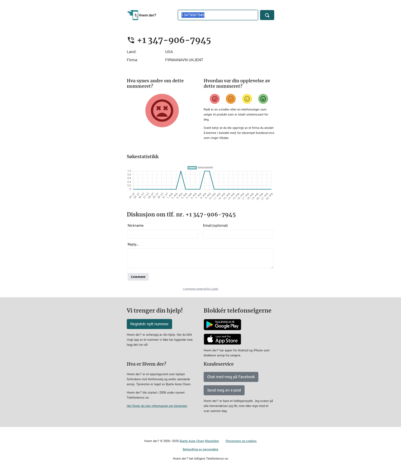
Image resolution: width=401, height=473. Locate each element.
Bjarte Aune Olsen (192, 441)
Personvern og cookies (241, 441)
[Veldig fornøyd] (263, 99)
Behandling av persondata (200, 449)
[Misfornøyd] (231, 99)
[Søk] (267, 15)
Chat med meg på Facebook (231, 377)
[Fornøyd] (247, 99)
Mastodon (212, 441)
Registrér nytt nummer (149, 324)
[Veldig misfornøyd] (215, 99)
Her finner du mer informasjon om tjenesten (157, 406)
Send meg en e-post (224, 390)
